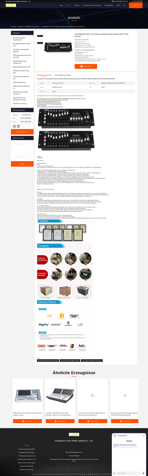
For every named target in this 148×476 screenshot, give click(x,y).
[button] (13, 399)
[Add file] (114, 473)
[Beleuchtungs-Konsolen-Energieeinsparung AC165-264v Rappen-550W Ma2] (123, 395)
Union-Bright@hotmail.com (120, 1)
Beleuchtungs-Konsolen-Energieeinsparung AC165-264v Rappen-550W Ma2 (122, 414)
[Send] (143, 473)
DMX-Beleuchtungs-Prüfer (32, 26)
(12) (21, 44)
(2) (20, 93)
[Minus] (144, 436)
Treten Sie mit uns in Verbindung (92, 5)
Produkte (68, 5)
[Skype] (14, 126)
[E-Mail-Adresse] (18, 126)
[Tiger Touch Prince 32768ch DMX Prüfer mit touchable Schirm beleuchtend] (90, 395)
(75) (21, 67)
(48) (19, 39)
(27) (20, 62)
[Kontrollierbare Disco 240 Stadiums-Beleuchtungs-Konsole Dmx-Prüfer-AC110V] (58, 47)
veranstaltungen (108, 5)
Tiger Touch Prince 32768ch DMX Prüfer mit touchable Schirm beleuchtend (89, 414)
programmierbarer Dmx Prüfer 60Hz (48, 360)
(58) (21, 50)
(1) (20, 103)
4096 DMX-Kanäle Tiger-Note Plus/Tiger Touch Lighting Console (25, 414)
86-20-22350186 (138, 1)
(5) (21, 87)
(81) (21, 72)
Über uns (77, 5)
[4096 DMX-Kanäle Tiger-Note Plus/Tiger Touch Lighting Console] (25, 395)
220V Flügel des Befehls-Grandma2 (91, 360)
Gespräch (135, 5)
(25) (22, 56)
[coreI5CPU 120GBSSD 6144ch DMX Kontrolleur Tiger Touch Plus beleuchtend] (57, 395)
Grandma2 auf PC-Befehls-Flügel (70, 360)
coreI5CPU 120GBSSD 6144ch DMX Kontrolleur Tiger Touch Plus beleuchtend (55, 414)
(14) (19, 99)
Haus (61, 5)
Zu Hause (13, 26)
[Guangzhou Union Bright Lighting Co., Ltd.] (10, 5)
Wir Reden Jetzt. (22, 132)
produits (20, 26)
